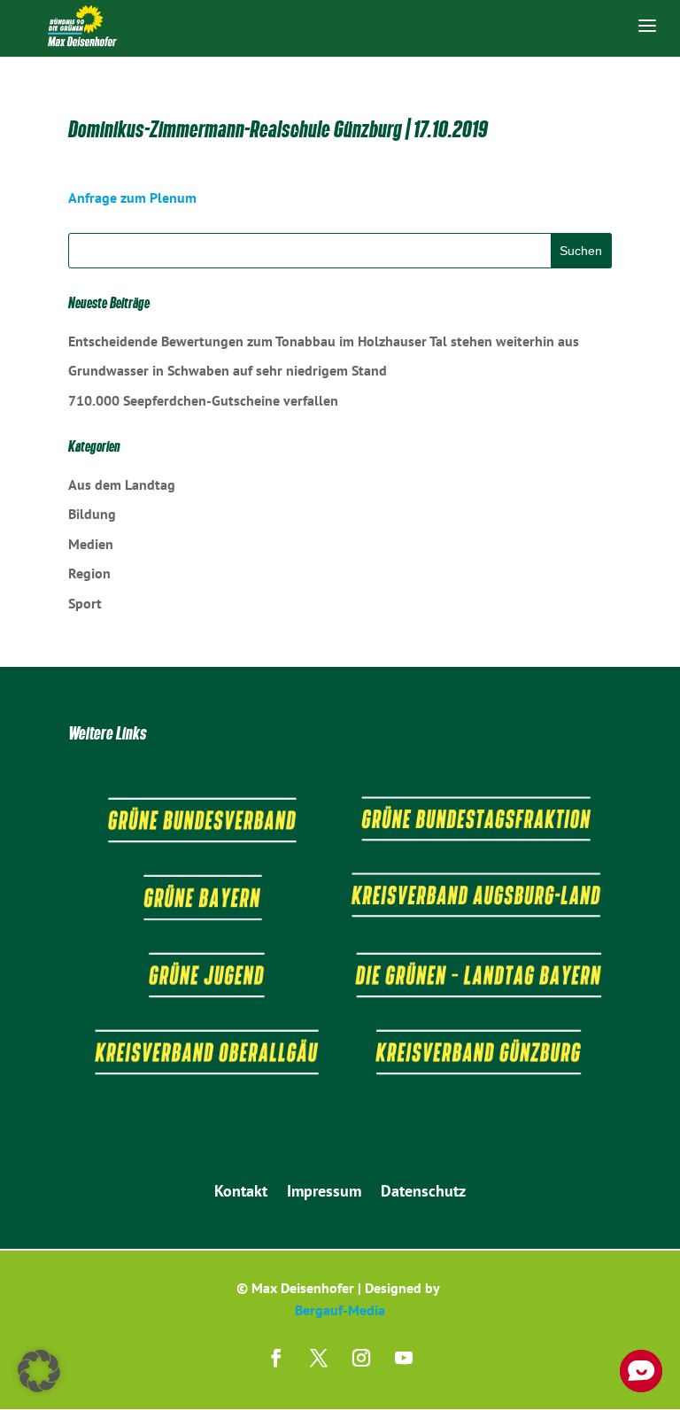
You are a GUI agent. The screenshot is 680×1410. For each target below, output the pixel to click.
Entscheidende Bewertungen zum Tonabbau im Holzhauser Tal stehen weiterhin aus (323, 341)
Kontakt (240, 1193)
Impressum (324, 1193)
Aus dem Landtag (121, 484)
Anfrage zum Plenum (132, 197)
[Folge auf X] (318, 1357)
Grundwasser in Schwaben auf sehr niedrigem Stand (227, 370)
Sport (85, 603)
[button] (39, 1371)
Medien (90, 544)
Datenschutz (423, 1193)
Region (89, 573)
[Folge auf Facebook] (276, 1357)
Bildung (92, 514)
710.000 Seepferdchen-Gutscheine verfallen (203, 400)
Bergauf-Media (340, 1310)
